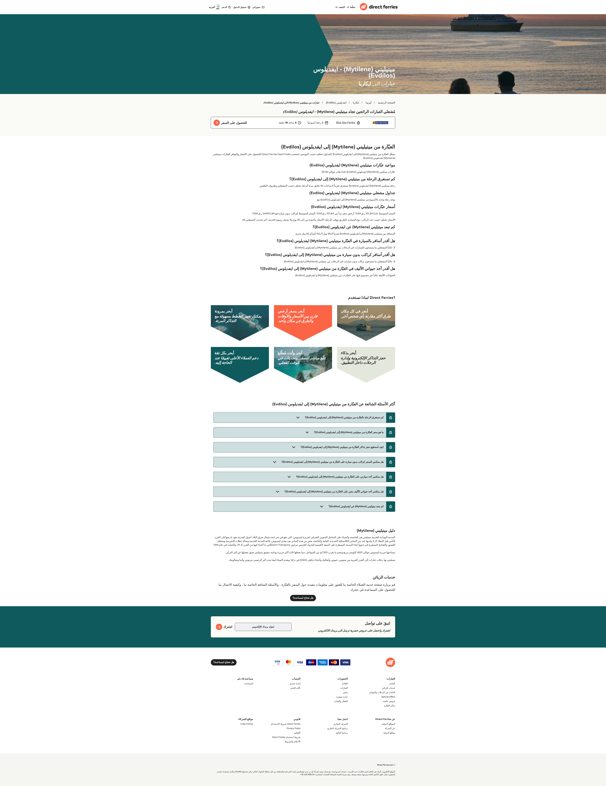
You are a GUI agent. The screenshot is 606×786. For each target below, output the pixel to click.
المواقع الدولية (388, 724)
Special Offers (388, 696)
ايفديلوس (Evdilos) (336, 102)
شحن (345, 692)
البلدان (392, 683)
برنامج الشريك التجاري (337, 728)
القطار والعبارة (341, 701)
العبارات (344, 688)
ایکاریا (356, 102)
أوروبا (368, 102)
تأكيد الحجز (295, 688)
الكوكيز (297, 732)
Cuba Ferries (246, 724)
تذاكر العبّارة (389, 705)
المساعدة (248, 683)
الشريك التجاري (340, 724)
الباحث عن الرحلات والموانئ (382, 692)
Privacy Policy (293, 728)
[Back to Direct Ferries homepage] (379, 7)
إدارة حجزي (295, 683)
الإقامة (345, 683)
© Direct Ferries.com (386, 765)
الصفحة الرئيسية (386, 102)
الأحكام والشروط (292, 741)
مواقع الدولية (389, 732)
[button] (304, 417)
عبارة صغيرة (342, 696)
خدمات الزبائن (388, 688)
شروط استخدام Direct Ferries (286, 737)
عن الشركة (390, 728)
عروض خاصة (389, 701)
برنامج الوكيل (342, 732)
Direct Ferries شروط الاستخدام (285, 724)
